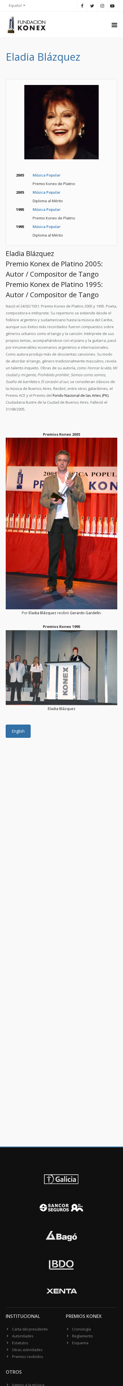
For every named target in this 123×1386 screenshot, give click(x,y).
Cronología (81, 1329)
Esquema (80, 1342)
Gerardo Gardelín (85, 612)
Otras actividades (27, 1349)
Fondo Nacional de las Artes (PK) (80, 395)
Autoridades (22, 1336)
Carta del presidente (30, 1329)
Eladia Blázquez (42, 612)
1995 (20, 209)
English (18, 731)
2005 (20, 175)
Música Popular (47, 175)
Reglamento (82, 1336)
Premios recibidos (27, 1356)
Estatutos (20, 1342)
